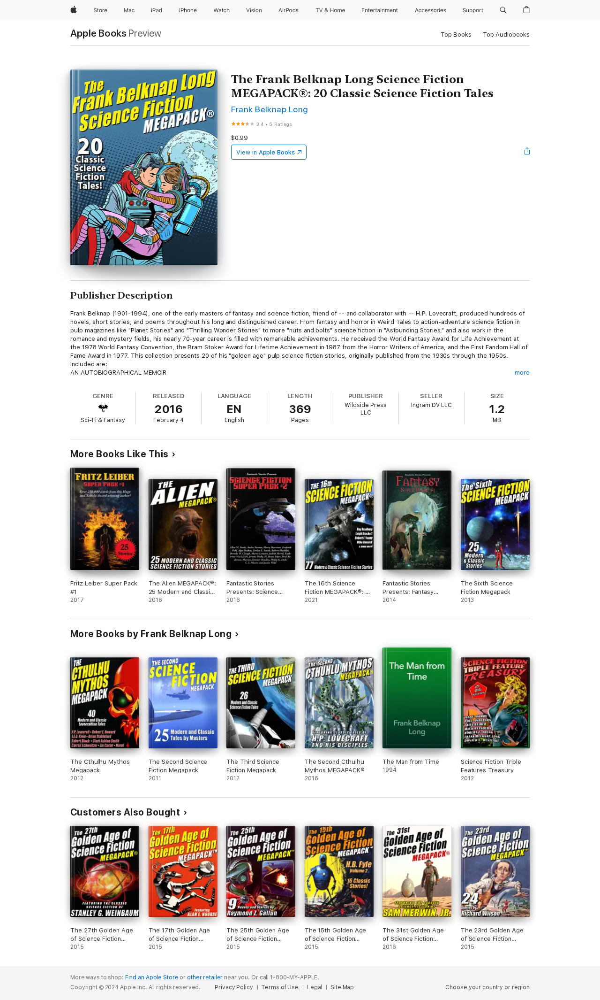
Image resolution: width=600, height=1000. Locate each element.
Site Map (342, 987)
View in (265, 152)
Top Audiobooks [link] (506, 34)
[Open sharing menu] (527, 152)
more (522, 372)
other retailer (205, 977)
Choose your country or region (487, 987)
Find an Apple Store (152, 977)
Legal (314, 987)
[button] (503, 10)
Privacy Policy (234, 987)
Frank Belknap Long (269, 109)
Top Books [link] (456, 34)
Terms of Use (280, 987)
